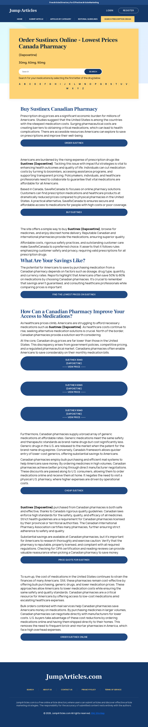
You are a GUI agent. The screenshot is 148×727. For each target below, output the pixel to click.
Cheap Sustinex (74, 490)
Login (109, 10)
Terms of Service (113, 689)
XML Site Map (98, 713)
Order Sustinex (74, 142)
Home (19, 19)
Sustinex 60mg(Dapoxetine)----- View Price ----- (74, 389)
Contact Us (66, 689)
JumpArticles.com (74, 676)
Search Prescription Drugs (117, 19)
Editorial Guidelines (88, 19)
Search (93, 71)
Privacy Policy (89, 689)
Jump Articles (23, 10)
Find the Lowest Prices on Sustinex (74, 294)
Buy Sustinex (74, 212)
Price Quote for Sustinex (74, 559)
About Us (47, 689)
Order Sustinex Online (74, 637)
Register (128, 10)
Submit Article (36, 19)
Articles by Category (60, 19)
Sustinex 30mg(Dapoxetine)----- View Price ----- (74, 363)
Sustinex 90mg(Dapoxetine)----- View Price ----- (74, 414)
